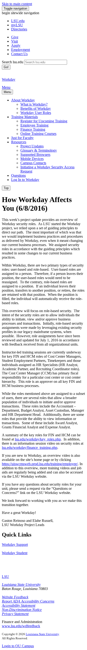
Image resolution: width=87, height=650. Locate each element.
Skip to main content (17, 4)
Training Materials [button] (24, 117)
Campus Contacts (33, 163)
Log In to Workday (25, 180)
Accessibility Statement (18, 605)
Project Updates (32, 146)
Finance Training (32, 129)
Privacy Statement (15, 614)
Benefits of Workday (35, 108)
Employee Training (34, 125)
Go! (6, 67)
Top (6, 188)
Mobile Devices (32, 159)
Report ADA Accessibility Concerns (28, 601)
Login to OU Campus (18, 646)
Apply (15, 45)
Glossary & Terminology (38, 150)
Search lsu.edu (12, 62)
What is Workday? (34, 104)
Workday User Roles (35, 113)
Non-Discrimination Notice (22, 610)
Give (14, 37)
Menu (6, 87)
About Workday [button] (23, 100)
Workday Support (15, 545)
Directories (19, 29)
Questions (18, 175)
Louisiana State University (21, 585)
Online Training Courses (38, 134)
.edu (18, 21)
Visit (14, 41)
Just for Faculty (22, 138)
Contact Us (19, 54)
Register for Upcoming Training (43, 121)
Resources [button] (18, 142)
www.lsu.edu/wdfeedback (21, 626)
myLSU (17, 25)
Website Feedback (15, 597)
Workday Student (14, 553)
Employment (20, 50)
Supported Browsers (35, 155)
